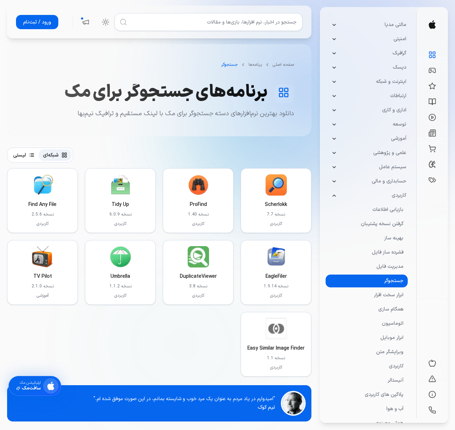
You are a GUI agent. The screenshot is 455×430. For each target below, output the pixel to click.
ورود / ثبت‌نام (37, 22)
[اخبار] (432, 133)
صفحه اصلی (283, 65)
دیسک (399, 67)
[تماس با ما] (432, 410)
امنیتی (400, 39)
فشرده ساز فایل (387, 252)
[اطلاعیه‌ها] (86, 22)
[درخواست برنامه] (432, 180)
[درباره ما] (432, 394)
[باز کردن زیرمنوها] (334, 25)
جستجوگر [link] (229, 65)
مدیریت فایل (389, 266)
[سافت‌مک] (432, 24)
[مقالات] (432, 101)
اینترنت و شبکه (391, 81)
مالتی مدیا (395, 24)
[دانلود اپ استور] (432, 363)
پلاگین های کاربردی (384, 394)
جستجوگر (393, 281)
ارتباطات (398, 96)
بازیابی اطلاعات (388, 209)
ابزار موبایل (391, 337)
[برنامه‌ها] (432, 55)
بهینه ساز (393, 238)
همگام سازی (390, 309)
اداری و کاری (394, 110)
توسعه (399, 124)
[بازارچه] (432, 148)
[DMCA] (432, 379)
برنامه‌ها (255, 65)
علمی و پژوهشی (389, 152)
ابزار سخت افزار (388, 295)
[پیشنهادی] (432, 86)
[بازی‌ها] (432, 70)
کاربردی (399, 195)
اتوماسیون (392, 323)
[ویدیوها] (432, 117)
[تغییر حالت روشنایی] (105, 22)
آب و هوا (394, 409)
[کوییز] (432, 164)
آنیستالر (395, 380)
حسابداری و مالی (389, 181)
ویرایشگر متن (389, 352)
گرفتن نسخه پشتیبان (382, 224)
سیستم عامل (392, 167)
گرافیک (399, 53)
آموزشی (398, 138)
